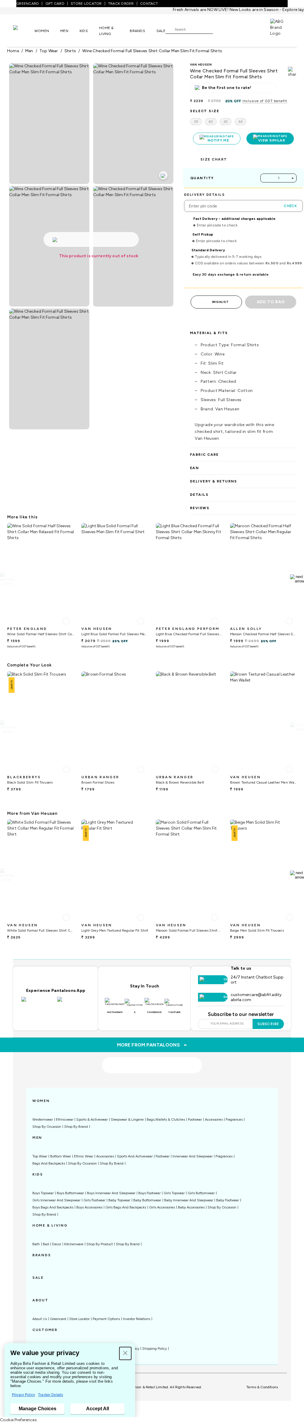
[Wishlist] (220, 29)
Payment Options (106, 1319)
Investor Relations (136, 1319)
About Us (39, 1319)
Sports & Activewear (92, 1119)
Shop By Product (99, 1244)
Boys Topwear (43, 1193)
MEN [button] (64, 31)
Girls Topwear (174, 1193)
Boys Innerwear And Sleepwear (111, 1193)
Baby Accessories (191, 1207)
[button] (125, 1353)
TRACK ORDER (121, 3)
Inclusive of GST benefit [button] (265, 101)
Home (13, 50)
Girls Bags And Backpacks (125, 1207)
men (29, 50)
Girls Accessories (162, 1207)
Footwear (195, 1119)
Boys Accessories (89, 1207)
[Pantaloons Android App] (73, 1003)
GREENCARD (27, 3)
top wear (48, 50)
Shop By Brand (76, 1127)
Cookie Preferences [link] (18, 1419)
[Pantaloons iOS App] (37, 1003)
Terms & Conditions (262, 1387)
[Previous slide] (7, 578)
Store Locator (79, 1319)
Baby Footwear (227, 1200)
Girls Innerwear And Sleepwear (56, 1200)
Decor (56, 1244)
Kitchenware (73, 1244)
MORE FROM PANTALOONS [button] (152, 1045)
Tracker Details (50, 1395)
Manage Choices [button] (37, 1408)
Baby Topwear (119, 1200)
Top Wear (39, 1156)
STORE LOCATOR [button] (86, 3)
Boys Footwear (149, 1193)
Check (290, 206)
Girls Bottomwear (201, 1193)
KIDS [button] (84, 31)
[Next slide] (297, 578)
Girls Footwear (94, 1200)
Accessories (214, 1119)
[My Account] (237, 29)
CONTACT (149, 3)
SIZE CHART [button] (213, 159)
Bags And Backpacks (48, 1163)
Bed (46, 1244)
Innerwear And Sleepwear (192, 1156)
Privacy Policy (23, 1395)
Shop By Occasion (46, 1127)
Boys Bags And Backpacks (52, 1207)
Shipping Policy (154, 1348)
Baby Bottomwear (147, 1200)
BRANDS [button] (137, 31)
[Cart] (253, 29)
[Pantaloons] (23, 30)
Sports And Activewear (135, 1156)
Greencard (58, 1319)
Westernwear (42, 1119)
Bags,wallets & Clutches (166, 1119)
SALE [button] (160, 31)
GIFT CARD (54, 3)
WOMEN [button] (41, 31)
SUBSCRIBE (268, 1024)
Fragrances (234, 1119)
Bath (36, 1244)
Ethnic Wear (83, 1156)
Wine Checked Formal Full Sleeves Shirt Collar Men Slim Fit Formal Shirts (152, 50)
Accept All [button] (97, 1408)
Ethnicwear (64, 1119)
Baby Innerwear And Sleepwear (188, 1200)
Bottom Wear (60, 1156)
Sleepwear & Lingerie (127, 1119)
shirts (70, 50)
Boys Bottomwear (70, 1193)
